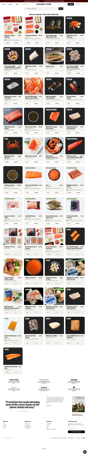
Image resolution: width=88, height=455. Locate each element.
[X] (81, 438)
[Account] (82, 4)
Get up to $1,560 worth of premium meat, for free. (54, 1)
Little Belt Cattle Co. (77, 415)
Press (47, 426)
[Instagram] (79, 438)
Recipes (4, 426)
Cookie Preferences (71, 437)
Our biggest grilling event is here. (29, 1)
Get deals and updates (76, 431)
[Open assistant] (85, 452)
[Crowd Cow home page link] (43, 4)
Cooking (5, 425)
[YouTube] (84, 438)
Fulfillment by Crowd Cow (51, 429)
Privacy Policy (55, 437)
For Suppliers (48, 423)
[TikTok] (77, 438)
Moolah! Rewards (28, 426)
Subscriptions (27, 425)
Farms (4, 427)
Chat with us (44, 448)
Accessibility (27, 427)
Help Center (27, 423)
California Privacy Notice (63, 437)
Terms (51, 437)
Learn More (48, 405)
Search (61, 8)
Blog (4, 423)
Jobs (47, 427)
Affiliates (48, 425)
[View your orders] (85, 4)
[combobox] (42, 8)
